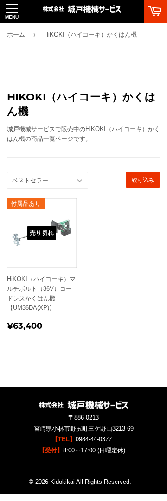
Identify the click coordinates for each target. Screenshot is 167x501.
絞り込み (143, 179)
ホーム (16, 34)
